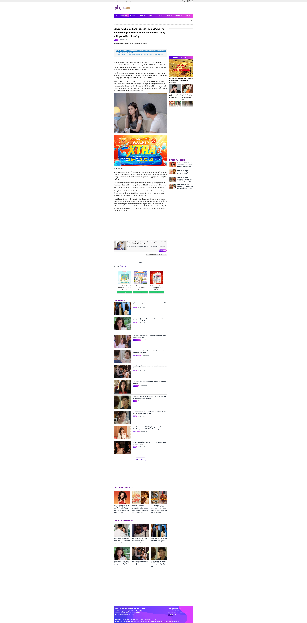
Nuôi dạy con (178, 15)
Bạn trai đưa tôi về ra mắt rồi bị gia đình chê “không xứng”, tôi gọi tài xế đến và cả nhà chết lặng (149, 397)
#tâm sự (124, 266)
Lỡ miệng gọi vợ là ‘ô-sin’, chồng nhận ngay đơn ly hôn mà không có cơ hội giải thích (139, 55)
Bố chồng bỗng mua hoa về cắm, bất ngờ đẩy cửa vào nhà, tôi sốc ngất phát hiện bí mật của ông (149, 412)
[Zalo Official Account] (185, 0)
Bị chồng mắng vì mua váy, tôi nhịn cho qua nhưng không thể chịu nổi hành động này (149, 319)
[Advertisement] (161, 8)
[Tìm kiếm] (191, 20)
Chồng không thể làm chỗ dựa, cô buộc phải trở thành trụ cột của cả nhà (150, 367)
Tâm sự (115, 39)
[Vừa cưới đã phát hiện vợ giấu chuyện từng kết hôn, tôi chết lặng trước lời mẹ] (140, 530)
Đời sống (132, 15)
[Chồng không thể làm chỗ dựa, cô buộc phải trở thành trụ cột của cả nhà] (122, 371)
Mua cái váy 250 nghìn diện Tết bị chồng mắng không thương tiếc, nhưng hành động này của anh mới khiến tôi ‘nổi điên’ (141, 51)
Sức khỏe (160, 15)
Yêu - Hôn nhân (123, 15)
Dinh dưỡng (169, 15)
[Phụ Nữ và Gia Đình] (122, 8)
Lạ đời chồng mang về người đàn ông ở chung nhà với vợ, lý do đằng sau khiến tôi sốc (149, 303)
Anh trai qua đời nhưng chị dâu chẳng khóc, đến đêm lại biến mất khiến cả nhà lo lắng (149, 351)
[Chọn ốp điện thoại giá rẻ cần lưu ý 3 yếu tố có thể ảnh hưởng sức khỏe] (187, 88)
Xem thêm (163, 250)
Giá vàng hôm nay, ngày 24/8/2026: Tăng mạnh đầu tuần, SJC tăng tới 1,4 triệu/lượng (181, 80)
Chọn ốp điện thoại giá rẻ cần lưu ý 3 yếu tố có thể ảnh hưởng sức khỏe (187, 96)
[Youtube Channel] (188, 1)
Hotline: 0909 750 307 (135, 1)
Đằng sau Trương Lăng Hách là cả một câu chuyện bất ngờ (175, 95)
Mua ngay (124, 292)
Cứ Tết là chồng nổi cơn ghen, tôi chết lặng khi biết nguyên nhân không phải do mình (150, 443)
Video (187, 15)
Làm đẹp (151, 15)
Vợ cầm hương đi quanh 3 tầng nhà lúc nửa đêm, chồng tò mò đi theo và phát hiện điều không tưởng (122, 541)
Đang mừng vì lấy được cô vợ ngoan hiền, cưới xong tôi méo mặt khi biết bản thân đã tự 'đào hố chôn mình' (146, 243)
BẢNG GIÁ (170, 614)
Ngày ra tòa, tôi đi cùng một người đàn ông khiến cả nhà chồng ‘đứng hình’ (149, 382)
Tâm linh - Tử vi (136, 431)
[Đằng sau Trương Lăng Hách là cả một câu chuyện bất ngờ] (175, 88)
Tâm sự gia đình (136, 340)
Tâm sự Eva (135, 385)
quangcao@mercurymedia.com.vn (179, 612)
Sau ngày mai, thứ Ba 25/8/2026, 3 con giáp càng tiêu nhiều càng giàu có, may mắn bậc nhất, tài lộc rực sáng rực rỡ (149, 428)
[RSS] (190, 1)
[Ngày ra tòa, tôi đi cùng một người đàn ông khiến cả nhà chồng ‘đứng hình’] (122, 387)
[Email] (192, 1)
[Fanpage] (182, 1)
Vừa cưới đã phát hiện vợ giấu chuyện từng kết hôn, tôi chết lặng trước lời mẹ (139, 540)
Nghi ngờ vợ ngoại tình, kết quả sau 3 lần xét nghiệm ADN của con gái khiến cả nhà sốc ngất (149, 336)
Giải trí (142, 15)
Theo (155, 254)
